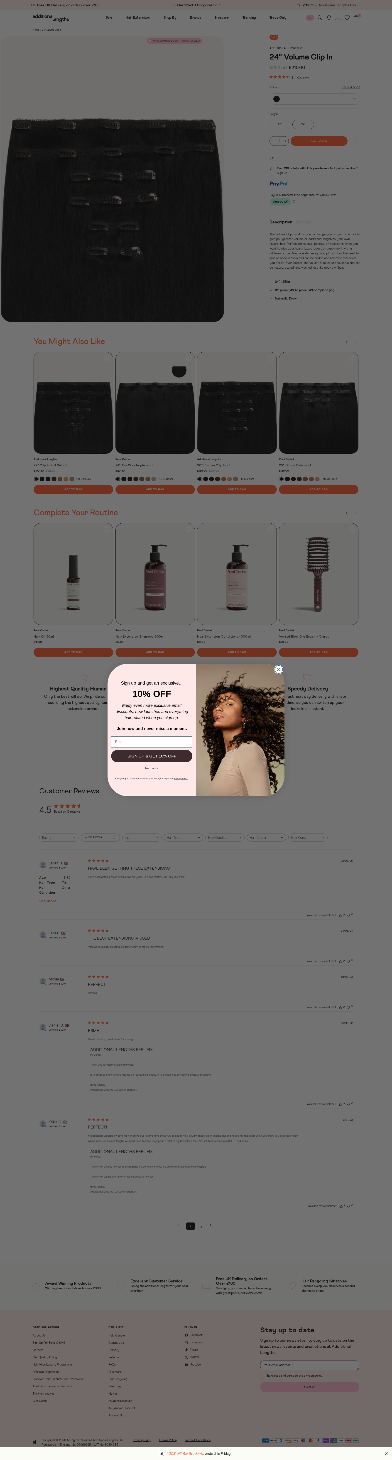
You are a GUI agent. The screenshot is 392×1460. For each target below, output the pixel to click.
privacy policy (181, 778)
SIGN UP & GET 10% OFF (151, 756)
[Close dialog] (279, 669)
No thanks (152, 768)
